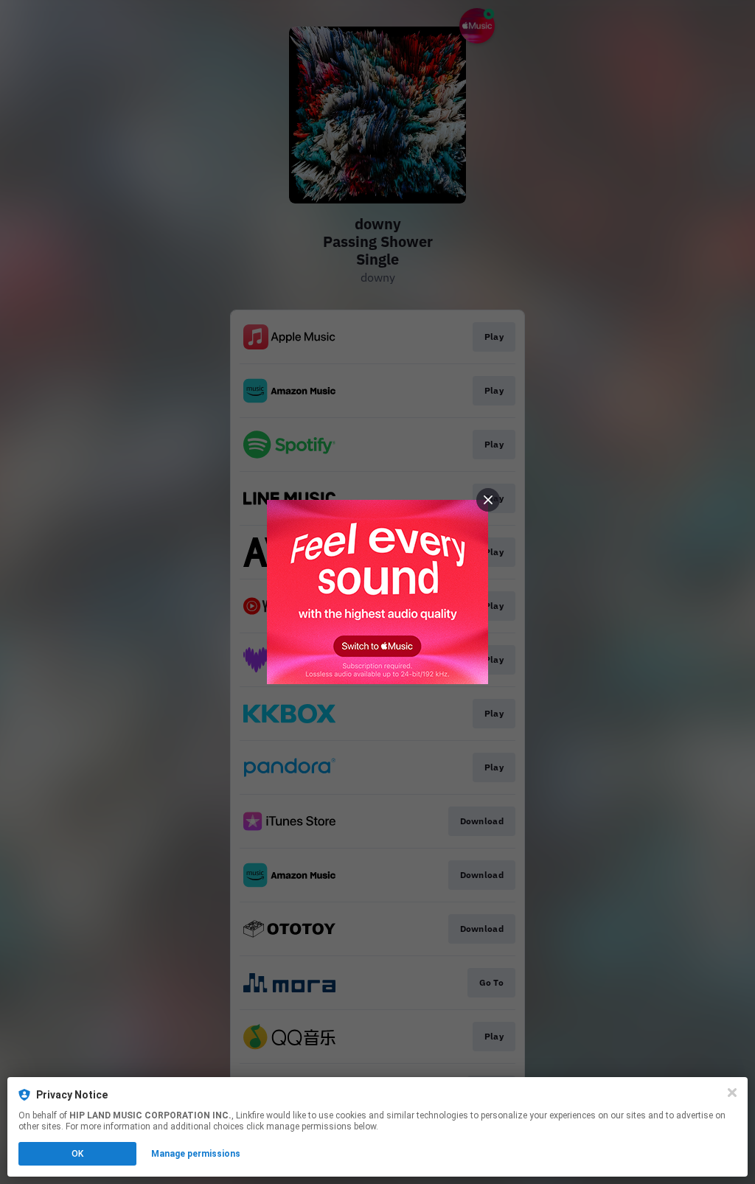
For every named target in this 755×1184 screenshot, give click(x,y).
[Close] (732, 1092)
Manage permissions (195, 1154)
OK (77, 1154)
